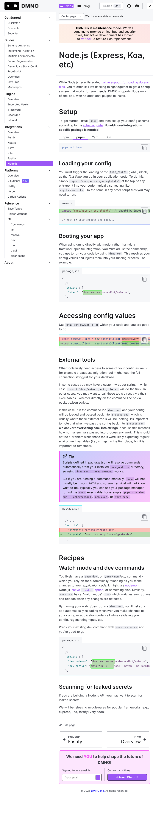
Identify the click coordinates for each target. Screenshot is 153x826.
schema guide (93, 125)
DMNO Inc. (98, 790)
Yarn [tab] (95, 137)
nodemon (131, 585)
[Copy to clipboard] (144, 148)
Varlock (86, 39)
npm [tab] (66, 137)
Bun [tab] (108, 137)
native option (87, 590)
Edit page (69, 725)
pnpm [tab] (80, 137)
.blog (86, 6)
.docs (69, 6)
